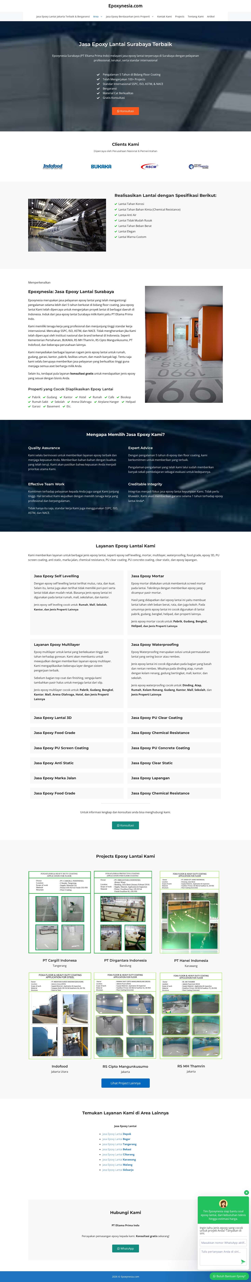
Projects (179, 16)
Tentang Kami (196, 16)
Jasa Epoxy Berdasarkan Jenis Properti (128, 16)
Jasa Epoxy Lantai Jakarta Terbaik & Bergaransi (63, 16)
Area (96, 16)
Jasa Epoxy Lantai (116, 1134)
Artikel (211, 16)
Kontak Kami (164, 16)
